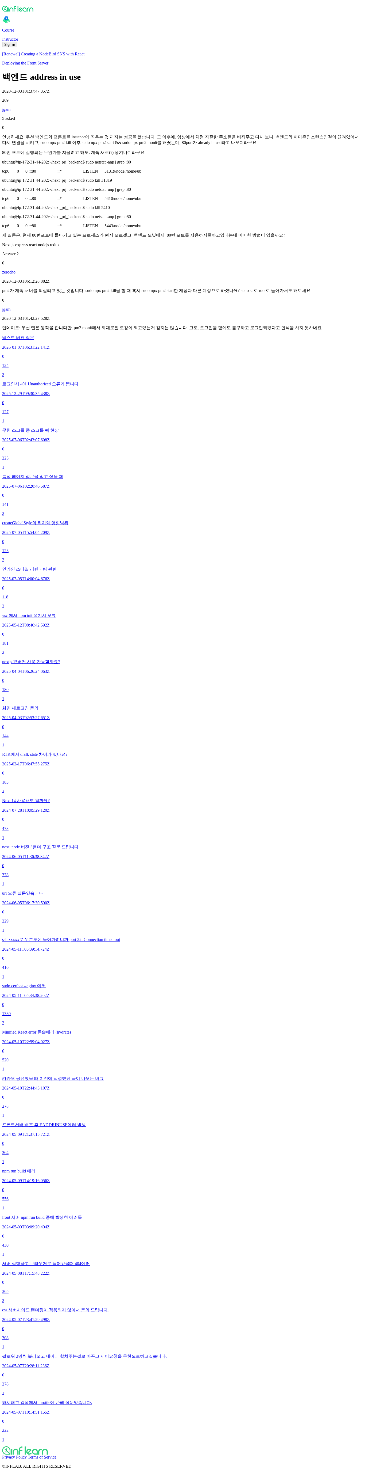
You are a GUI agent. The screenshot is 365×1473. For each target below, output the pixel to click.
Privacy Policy (14, 1457)
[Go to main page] (182, 1450)
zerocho (8, 272)
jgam (6, 109)
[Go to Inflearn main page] (182, 8)
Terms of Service (42, 1457)
